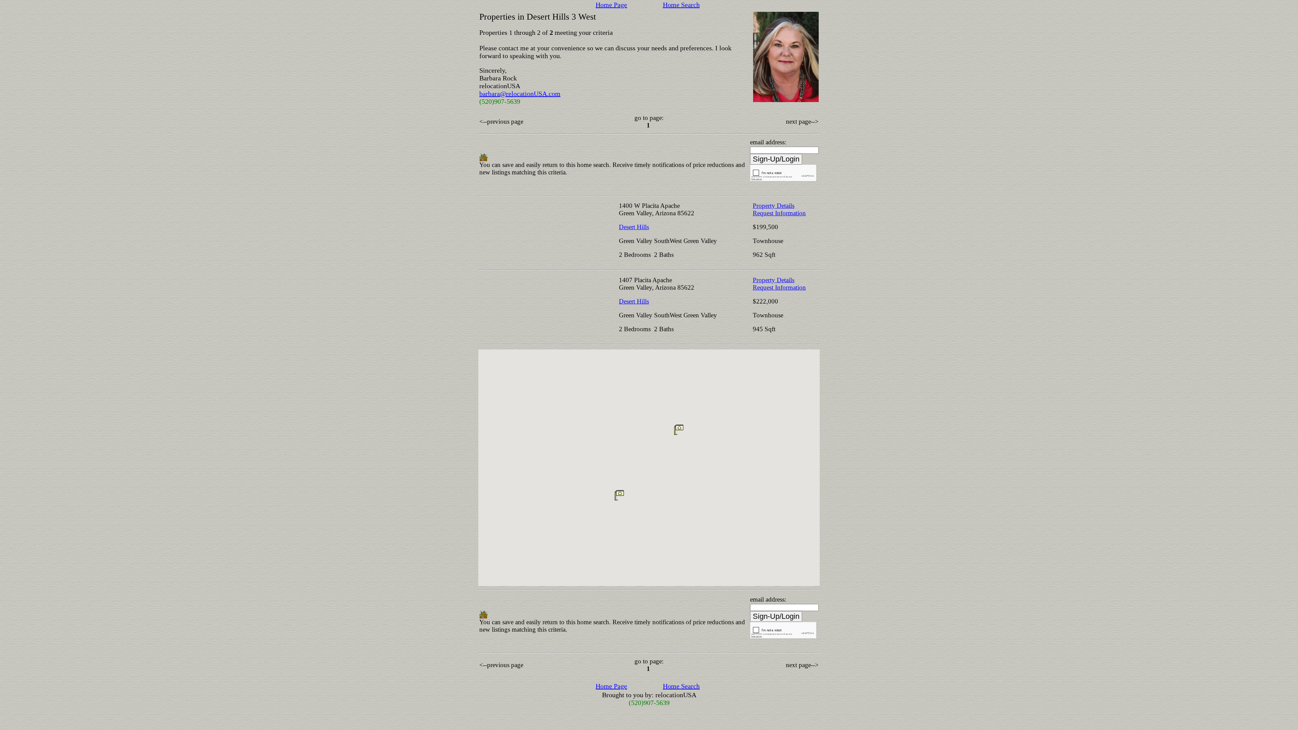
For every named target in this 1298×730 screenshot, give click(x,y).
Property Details (773, 205)
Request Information (779, 213)
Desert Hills (634, 226)
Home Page (611, 4)
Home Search (681, 4)
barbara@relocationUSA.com (519, 93)
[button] (678, 429)
